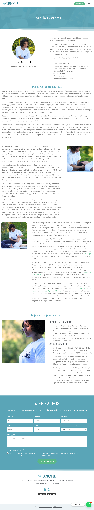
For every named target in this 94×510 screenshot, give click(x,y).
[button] (88, 3)
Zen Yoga (87, 254)
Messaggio (11, 435)
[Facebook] (45, 489)
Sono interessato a (68, 426)
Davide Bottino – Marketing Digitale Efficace (50, 507)
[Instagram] (48, 489)
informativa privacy (19, 453)
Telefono (64, 417)
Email (9, 426)
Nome (9, 417)
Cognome (37, 417)
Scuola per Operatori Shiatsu (51, 291)
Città (36, 426)
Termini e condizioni (15, 450)
